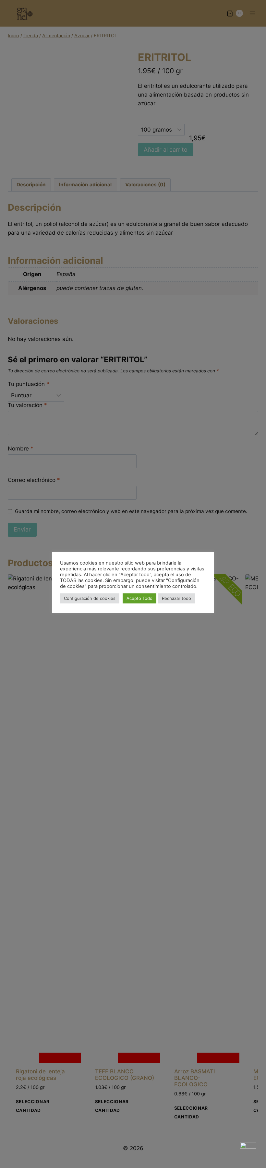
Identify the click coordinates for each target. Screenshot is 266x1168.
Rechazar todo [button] (176, 598)
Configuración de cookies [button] (89, 598)
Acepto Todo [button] (139, 598)
